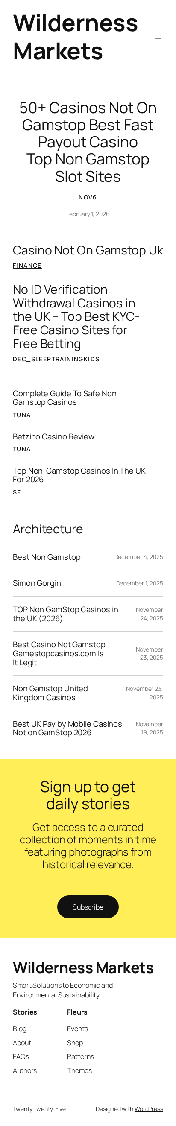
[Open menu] (158, 37)
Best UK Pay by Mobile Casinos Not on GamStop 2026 (67, 728)
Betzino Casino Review (53, 436)
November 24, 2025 (149, 613)
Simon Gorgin (37, 583)
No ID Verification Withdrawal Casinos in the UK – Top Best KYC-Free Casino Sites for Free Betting (76, 317)
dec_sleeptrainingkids (56, 359)
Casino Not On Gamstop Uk (88, 250)
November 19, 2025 (149, 728)
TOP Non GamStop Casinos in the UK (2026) (65, 614)
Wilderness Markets (75, 36)
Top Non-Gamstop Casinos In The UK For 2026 (79, 475)
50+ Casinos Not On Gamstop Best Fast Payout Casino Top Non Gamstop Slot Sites (88, 141)
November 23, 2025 (149, 653)
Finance (27, 265)
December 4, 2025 (138, 557)
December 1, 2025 (139, 583)
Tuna (22, 415)
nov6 (88, 197)
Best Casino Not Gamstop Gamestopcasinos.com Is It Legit (59, 653)
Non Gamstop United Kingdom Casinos (50, 693)
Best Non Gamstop (46, 557)
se (17, 492)
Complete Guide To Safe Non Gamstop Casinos (64, 398)
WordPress (149, 1109)
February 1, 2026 (87, 214)
